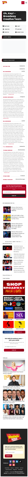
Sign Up (14, 195)
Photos (7, 32)
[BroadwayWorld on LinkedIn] (17, 461)
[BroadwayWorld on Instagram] (13, 461)
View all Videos (7, 275)
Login (19, 2)
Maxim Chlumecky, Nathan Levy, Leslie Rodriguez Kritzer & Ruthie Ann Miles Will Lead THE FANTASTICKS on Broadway (14, 417)
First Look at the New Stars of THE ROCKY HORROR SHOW (18, 262)
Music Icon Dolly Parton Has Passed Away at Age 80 (13, 372)
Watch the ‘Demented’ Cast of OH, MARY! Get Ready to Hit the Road (19, 256)
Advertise (7, 468)
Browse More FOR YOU (13, 241)
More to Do (20, 32)
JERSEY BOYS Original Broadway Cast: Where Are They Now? (14, 401)
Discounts (19, 332)
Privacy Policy (20, 473)
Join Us (21, 468)
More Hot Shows (8, 332)
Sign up (14, 350)
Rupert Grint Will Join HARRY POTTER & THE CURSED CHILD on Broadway (13, 387)
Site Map (20, 469)
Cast (18, 26)
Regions (15, 469)
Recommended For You (8, 203)
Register (15, 2)
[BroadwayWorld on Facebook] (10, 461)
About (12, 468)
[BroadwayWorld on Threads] (10, 464)
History (19, 29)
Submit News (9, 469)
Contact (17, 468)
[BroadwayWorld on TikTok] (20, 461)
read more (11, 94)
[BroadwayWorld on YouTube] (13, 464)
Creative (7, 29)
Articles (7, 26)
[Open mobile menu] (26, 2)
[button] (22, 2)
